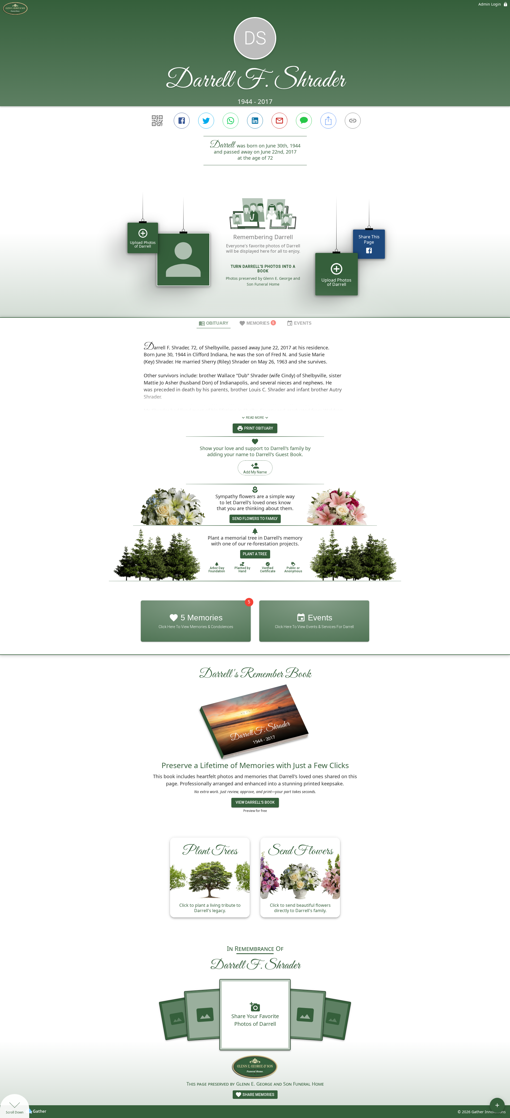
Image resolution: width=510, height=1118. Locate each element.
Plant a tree (255, 554)
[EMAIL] (279, 121)
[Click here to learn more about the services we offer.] (255, 1067)
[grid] (255, 250)
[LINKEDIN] (255, 121)
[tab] (214, 323)
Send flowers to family (255, 518)
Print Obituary (258, 428)
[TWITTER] (206, 121)
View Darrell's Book (255, 802)
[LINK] (353, 121)
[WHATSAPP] (231, 121)
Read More (255, 418)
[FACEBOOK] (182, 121)
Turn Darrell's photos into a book (263, 268)
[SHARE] (328, 121)
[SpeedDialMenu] (497, 1105)
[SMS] (304, 121)
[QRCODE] (157, 121)
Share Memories (258, 1094)
